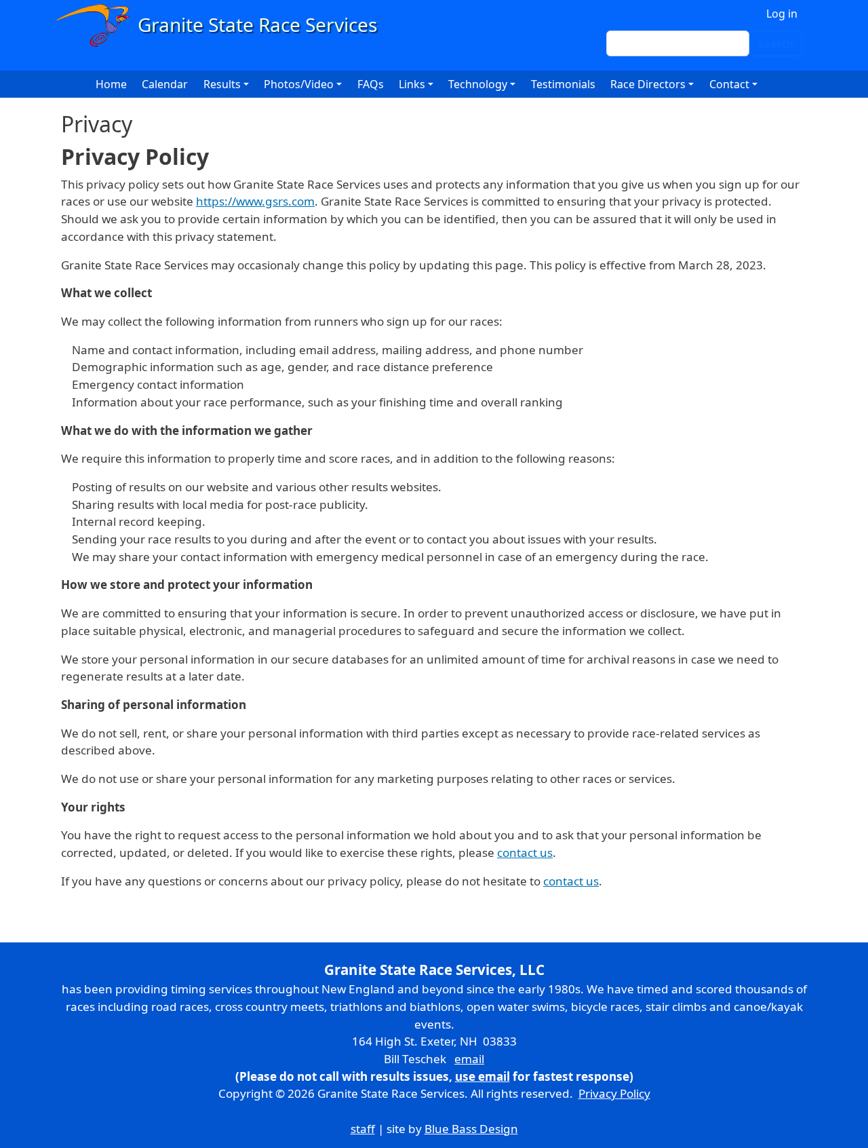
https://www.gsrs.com (255, 201)
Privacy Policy (614, 1093)
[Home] (222, 25)
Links (412, 84)
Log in (781, 13)
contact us (525, 852)
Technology (477, 84)
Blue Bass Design (471, 1128)
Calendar (165, 84)
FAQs (370, 84)
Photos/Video (299, 84)
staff (363, 1128)
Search (775, 43)
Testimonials (563, 84)
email (469, 1059)
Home (111, 84)
